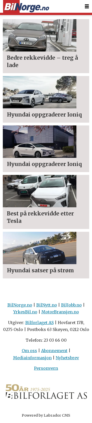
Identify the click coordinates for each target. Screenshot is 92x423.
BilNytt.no (46, 304)
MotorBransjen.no (60, 311)
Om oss (29, 350)
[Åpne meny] (86, 6)
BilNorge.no (19, 304)
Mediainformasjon (32, 357)
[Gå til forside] (26, 6)
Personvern (46, 368)
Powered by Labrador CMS (46, 415)
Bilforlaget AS (39, 322)
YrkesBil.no (25, 311)
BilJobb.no (71, 304)
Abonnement (54, 350)
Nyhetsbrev (67, 357)
